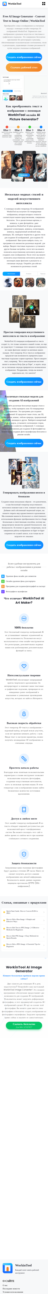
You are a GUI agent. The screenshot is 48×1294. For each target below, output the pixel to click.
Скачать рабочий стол (24, 67)
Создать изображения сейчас (24, 57)
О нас (5, 1285)
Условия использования (13, 1292)
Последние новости (11, 1289)
